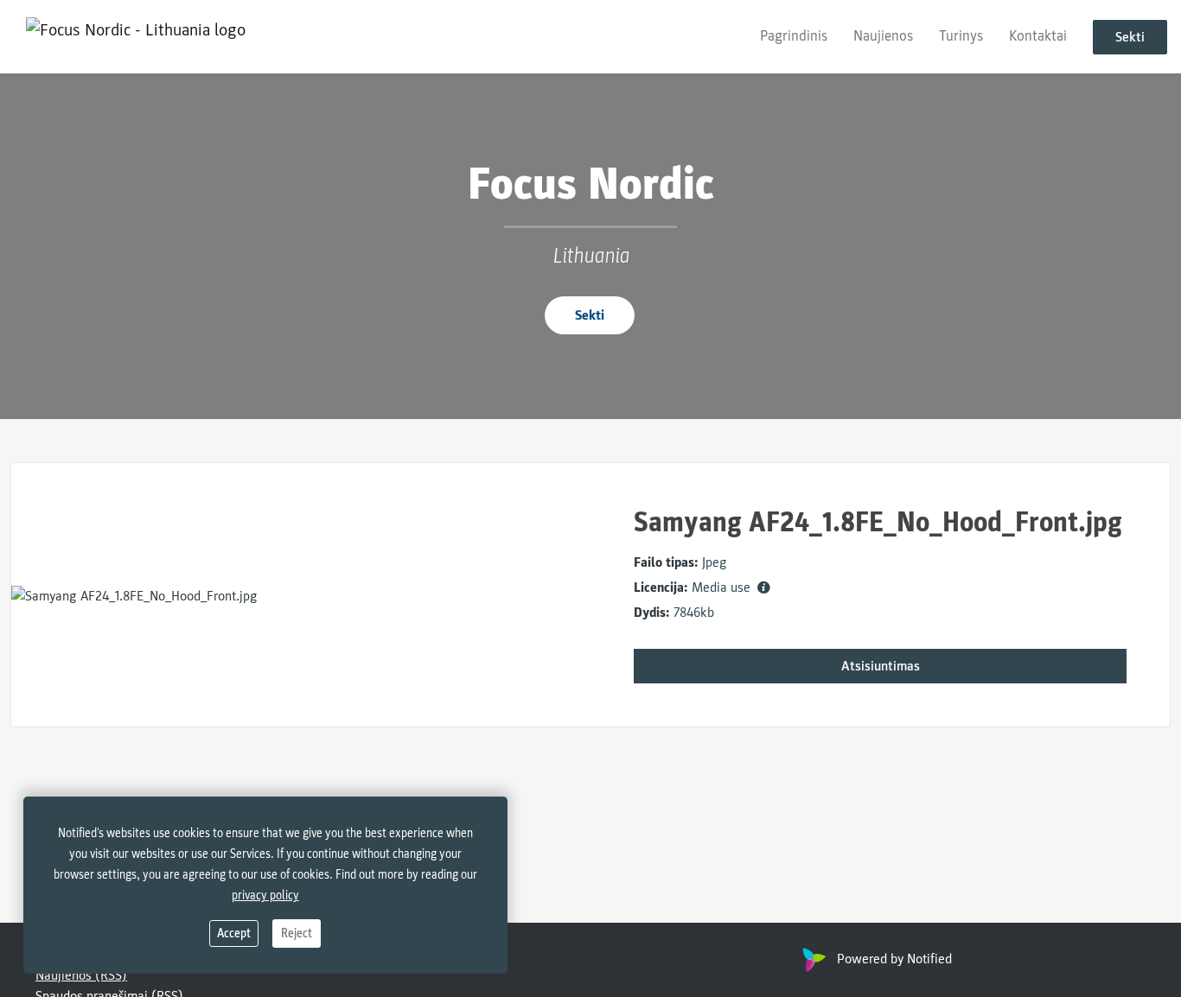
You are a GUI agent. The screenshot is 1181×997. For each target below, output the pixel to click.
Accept (234, 933)
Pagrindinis (793, 36)
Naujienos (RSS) (81, 975)
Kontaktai (1038, 36)
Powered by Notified (894, 959)
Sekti (1130, 37)
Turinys (961, 36)
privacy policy (265, 895)
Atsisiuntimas (880, 666)
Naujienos (883, 36)
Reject (296, 933)
